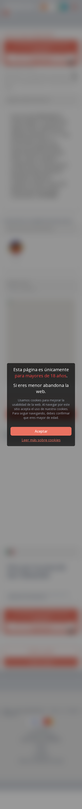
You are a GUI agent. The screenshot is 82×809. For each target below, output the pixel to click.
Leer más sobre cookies (41, 440)
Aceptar (41, 431)
